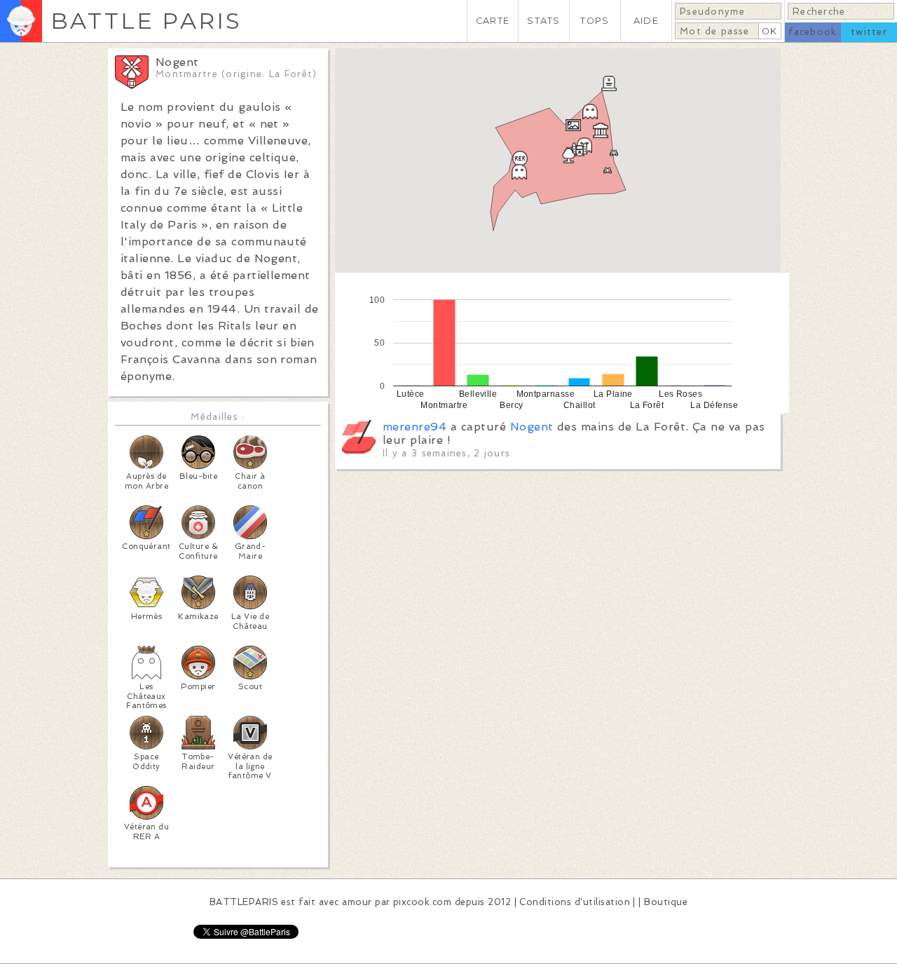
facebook (812, 32)
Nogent (532, 426)
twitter (869, 32)
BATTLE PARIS (146, 20)
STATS (543, 20)
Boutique (665, 902)
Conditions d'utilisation (574, 902)
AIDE (646, 20)
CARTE (492, 20)
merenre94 (414, 426)
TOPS (594, 20)
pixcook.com (422, 902)
